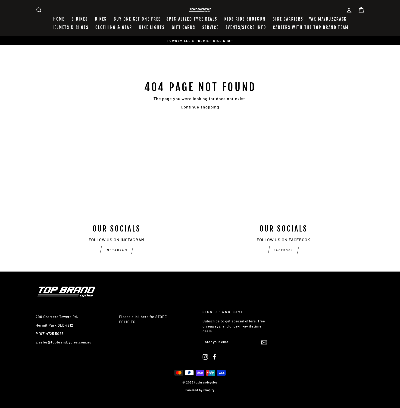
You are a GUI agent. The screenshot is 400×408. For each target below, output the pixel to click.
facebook (283, 250)
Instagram (117, 250)
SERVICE (210, 27)
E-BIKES (80, 19)
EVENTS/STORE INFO (246, 27)
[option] (200, 41)
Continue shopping (200, 106)
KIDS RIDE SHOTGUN (245, 19)
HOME (59, 19)
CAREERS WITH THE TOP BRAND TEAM (311, 27)
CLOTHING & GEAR (113, 27)
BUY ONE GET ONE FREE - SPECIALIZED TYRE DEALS (165, 19)
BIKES (101, 19)
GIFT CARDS (183, 27)
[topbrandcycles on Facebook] (214, 357)
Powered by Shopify (200, 390)
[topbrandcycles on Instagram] (205, 357)
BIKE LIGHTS (152, 27)
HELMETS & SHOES (70, 27)
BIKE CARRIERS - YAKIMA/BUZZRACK (309, 19)
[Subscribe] (264, 342)
